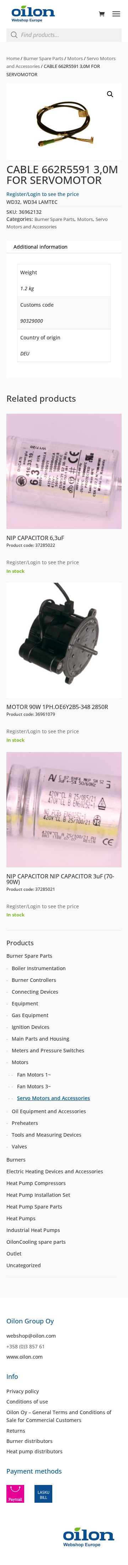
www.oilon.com (24, 1356)
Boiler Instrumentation (39, 968)
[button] (110, 94)
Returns (15, 1430)
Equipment (25, 1003)
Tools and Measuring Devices (46, 1134)
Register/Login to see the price (42, 194)
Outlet (13, 1253)
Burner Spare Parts (43, 58)
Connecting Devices (35, 991)
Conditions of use (27, 1401)
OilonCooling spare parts (36, 1241)
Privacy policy (22, 1391)
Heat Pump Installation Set (38, 1194)
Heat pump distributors (34, 1451)
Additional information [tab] (41, 246)
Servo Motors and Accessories (53, 1098)
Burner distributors (29, 1441)
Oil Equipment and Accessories (49, 1111)
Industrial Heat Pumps (33, 1230)
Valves (19, 1146)
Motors (75, 58)
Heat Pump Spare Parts (34, 1206)
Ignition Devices (30, 1027)
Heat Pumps (21, 1218)
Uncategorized (23, 1265)
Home (13, 58)
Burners (16, 1159)
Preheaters (25, 1123)
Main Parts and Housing (40, 1038)
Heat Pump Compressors (36, 1183)
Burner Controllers (34, 980)
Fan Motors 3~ (34, 1086)
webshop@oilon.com (31, 1335)
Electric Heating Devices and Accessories (54, 1171)
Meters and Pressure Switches (48, 1050)
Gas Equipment (30, 1015)
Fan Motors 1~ (34, 1074)
